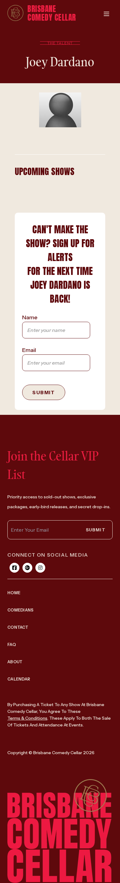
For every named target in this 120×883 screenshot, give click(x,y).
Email (29, 350)
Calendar (18, 679)
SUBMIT (43, 392)
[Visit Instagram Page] (40, 568)
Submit (96, 530)
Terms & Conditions (27, 718)
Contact (17, 627)
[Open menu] (106, 14)
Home (13, 592)
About (15, 661)
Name (30, 317)
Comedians (20, 609)
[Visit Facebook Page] (14, 568)
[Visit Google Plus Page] (27, 568)
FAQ (11, 644)
